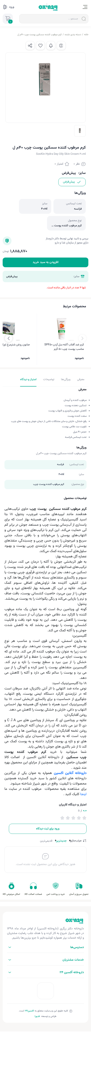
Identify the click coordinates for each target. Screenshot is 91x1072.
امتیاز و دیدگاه (28, 379)
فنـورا (37, 1016)
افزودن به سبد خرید (46, 262)
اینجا (83, 794)
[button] (8, 338)
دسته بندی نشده (73, 34)
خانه (86, 34)
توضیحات (48, 379)
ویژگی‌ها (65, 379)
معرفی (80, 379)
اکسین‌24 (29, 1011)
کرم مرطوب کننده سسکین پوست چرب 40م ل (39, 34)
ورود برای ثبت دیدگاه (47, 829)
